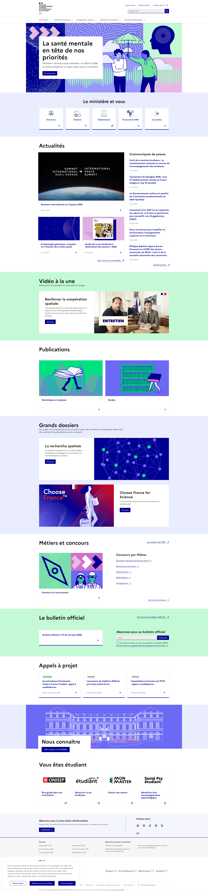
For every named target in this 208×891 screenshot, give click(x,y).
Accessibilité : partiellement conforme (108, 885)
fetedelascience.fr (77, 852)
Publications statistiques (112, 846)
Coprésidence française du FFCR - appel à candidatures (148, 682)
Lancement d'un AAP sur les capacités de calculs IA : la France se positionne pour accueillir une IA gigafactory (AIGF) (149, 214)
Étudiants (78, 119)
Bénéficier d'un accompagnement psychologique (150, 795)
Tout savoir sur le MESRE (55, 749)
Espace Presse (130, 5)
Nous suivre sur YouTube (138, 833)
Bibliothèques (122, 577)
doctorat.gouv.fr (77, 846)
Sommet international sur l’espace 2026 (61, 204)
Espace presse (160, 264)
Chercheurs (51, 119)
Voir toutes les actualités (109, 260)
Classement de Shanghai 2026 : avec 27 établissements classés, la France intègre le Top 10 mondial (148, 180)
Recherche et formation (126, 566)
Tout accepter (67, 883)
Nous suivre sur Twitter (162, 825)
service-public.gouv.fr (126, 871)
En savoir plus (49, 73)
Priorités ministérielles (62, 20)
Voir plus (50, 321)
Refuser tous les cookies (42, 883)
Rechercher (167, 11)
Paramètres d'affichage (147, 885)
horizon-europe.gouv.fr (79, 849)
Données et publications (134, 20)
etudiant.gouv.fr (159, 5)
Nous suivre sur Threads (156, 825)
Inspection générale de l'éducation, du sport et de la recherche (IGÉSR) (152, 847)
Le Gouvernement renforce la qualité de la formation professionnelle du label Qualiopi (148, 196)
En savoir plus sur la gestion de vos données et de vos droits (141, 645)
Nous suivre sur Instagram (144, 825)
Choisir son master (118, 792)
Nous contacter (129, 885)
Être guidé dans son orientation (52, 794)
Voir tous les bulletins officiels (151, 617)
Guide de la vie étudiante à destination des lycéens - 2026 (101, 245)
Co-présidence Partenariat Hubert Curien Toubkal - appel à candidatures (59, 684)
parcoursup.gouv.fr (45, 849)
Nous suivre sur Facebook (150, 825)
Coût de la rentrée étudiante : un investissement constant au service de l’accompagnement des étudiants (149, 163)
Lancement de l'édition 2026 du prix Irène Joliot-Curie (103, 682)
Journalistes (157, 119)
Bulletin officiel (144, 5)
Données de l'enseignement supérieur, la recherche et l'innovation (117, 850)
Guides (111, 400)
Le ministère (43, 20)
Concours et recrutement (55, 592)
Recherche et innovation (109, 20)
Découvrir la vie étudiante (83, 794)
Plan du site (89, 885)
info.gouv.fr (109, 871)
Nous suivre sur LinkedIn (138, 825)
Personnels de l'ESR (130, 119)
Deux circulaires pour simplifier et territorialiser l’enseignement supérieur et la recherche (147, 232)
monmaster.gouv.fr (45, 852)
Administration (122, 572)
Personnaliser (18, 883)
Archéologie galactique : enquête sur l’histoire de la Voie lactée (58, 245)
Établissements (104, 119)
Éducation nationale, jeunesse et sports (132, 560)
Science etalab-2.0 (116, 890)
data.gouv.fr (160, 871)
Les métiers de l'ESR (156, 542)
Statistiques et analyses (54, 400)
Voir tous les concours (157, 600)
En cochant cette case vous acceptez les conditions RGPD (144, 644)
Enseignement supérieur (85, 20)
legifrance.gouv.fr (145, 871)
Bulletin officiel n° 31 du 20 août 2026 (62, 635)
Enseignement (122, 583)
